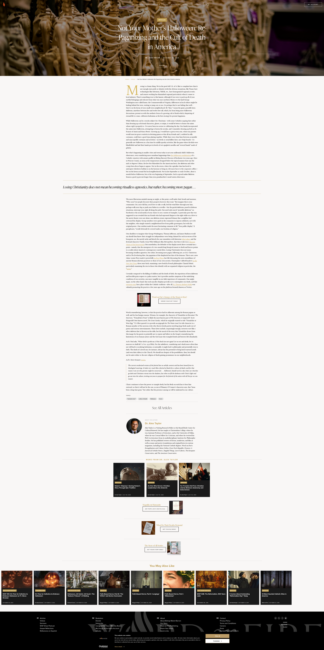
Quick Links (164, 631)
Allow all (217, 636)
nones (129, 269)
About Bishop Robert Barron (170, 621)
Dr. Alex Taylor (152, 58)
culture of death (143, 399)
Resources (175, 4)
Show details (118, 646)
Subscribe (99, 623)
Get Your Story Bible (155, 549)
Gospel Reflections (46, 628)
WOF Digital (284, 624)
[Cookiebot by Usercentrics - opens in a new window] (103, 646)
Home (127, 79)
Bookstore (187, 4)
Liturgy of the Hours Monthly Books (108, 626)
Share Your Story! (166, 628)
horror (160, 399)
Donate (198, 4)
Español (285, 627)
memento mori (131, 284)
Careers (223, 626)
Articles (130, 4)
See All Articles (162, 407)
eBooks (98, 631)
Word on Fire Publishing (169, 626)
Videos (42, 621)
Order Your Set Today (169, 301)
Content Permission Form (229, 631)
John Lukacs (186, 239)
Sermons (43, 623)
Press (222, 628)
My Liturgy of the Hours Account (107, 628)
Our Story (163, 623)
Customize (216, 641)
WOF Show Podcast (47, 626)
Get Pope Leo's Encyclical (155, 509)
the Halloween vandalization (181, 155)
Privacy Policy (225, 621)
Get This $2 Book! (169, 529)
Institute (156, 4)
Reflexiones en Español (48, 631)
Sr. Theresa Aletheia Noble (182, 284)
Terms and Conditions (228, 623)
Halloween (153, 399)
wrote (143, 360)
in (159, 258)
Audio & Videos (143, 4)
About (165, 4)
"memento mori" (131, 399)
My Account (313, 4)
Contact (223, 618)
